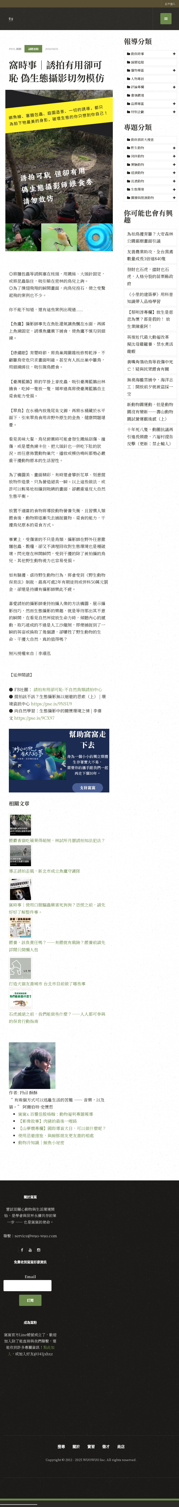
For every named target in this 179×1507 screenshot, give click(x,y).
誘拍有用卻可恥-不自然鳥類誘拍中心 (68, 689)
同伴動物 (137, 156)
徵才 (106, 1446)
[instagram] (38, 1250)
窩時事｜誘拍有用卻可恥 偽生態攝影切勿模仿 (56, 71)
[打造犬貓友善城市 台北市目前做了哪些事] (59, 968)
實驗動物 (137, 164)
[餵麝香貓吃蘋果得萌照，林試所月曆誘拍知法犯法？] (59, 825)
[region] (59, 760)
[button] (150, 54)
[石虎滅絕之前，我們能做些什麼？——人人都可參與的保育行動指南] (59, 998)
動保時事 (137, 53)
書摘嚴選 (137, 95)
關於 (76, 1446)
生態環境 (137, 189)
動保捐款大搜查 (142, 139)
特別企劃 (137, 111)
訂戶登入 (170, 4)
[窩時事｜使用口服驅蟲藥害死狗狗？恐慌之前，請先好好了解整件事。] (59, 889)
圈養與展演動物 (142, 197)
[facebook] (22, 1250)
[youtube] (30, 1250)
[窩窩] (10, 19)
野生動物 (137, 147)
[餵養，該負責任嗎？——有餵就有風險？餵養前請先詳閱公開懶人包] (59, 927)
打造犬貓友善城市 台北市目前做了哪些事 (47, 983)
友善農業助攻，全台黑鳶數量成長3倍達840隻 (150, 255)
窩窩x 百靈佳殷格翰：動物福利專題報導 (55, 1114)
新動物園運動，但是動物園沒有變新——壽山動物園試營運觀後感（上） (150, 411)
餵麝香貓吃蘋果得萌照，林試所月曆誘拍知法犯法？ (57, 840)
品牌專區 (137, 103)
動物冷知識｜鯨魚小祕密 (41, 1142)
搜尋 (61, 1446)
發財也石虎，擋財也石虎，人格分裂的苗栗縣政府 (150, 276)
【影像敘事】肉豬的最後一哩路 (47, 1121)
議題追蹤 (137, 62)
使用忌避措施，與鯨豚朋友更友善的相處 (56, 1135)
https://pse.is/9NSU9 (51, 704)
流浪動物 (137, 181)
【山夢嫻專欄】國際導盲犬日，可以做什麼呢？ (62, 1128)
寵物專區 (137, 70)
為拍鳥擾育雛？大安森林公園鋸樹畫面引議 (150, 237)
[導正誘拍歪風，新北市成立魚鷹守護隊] (59, 855)
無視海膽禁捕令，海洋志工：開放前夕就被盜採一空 (150, 387)
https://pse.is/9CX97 (34, 718)
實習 (91, 1446)
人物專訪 (137, 78)
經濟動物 (137, 172)
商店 (121, 1446)
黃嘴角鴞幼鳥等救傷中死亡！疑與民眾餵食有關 (150, 365)
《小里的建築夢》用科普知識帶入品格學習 (150, 297)
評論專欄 (137, 86)
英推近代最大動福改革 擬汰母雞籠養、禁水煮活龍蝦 (150, 344)
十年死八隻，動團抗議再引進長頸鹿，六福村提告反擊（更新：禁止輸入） (150, 436)
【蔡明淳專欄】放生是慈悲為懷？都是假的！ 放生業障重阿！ (150, 319)
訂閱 (30, 1300)
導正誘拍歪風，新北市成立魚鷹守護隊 (44, 871)
